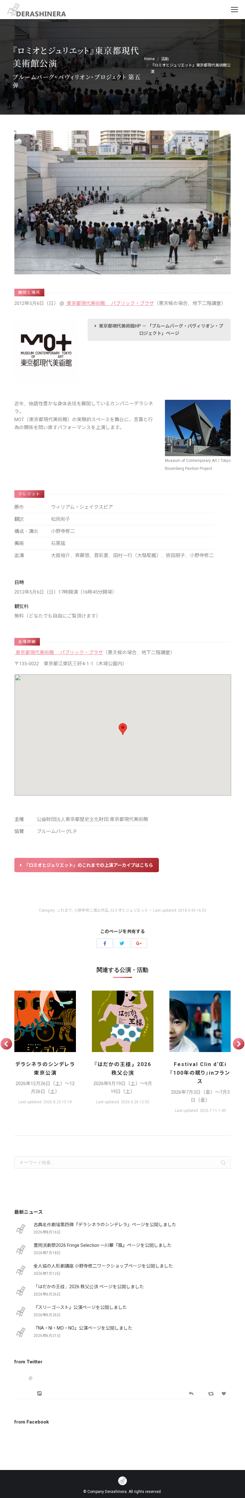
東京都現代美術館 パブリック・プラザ (109, 303)
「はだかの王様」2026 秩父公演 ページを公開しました (88, 1286)
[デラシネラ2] (45, 1021)
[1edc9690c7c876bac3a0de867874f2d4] (122, 1021)
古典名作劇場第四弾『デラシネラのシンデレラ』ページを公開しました (104, 1224)
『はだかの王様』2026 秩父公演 (122, 1068)
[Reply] (191, 1393)
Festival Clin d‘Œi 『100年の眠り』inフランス (200, 1073)
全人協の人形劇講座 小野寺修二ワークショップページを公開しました (103, 1265)
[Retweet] (211, 1393)
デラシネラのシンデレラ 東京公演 (45, 1068)
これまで (64, 910)
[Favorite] (224, 1394)
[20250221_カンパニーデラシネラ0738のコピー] (200, 1021)
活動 (165, 59)
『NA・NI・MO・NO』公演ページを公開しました (82, 1328)
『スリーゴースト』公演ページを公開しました (80, 1307)
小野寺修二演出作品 (91, 910)
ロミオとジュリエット (129, 910)
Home (149, 59)
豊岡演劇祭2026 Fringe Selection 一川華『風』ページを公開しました (102, 1245)
